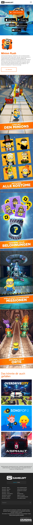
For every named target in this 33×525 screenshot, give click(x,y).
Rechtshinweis (20, 493)
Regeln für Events (21, 495)
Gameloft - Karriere (6, 489)
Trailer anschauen (18, 12)
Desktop (15, 482)
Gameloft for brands (6, 495)
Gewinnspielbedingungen (22, 496)
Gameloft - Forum (6, 492)
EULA (18, 492)
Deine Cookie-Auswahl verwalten (16, 515)
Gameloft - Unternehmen (7, 493)
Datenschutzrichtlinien (22, 489)
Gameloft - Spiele (5, 487)
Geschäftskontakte (21, 498)
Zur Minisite (9, 69)
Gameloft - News (5, 490)
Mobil (19, 482)
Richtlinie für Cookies (21, 490)
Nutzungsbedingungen (22, 487)
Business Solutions (6, 498)
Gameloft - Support (6, 496)
